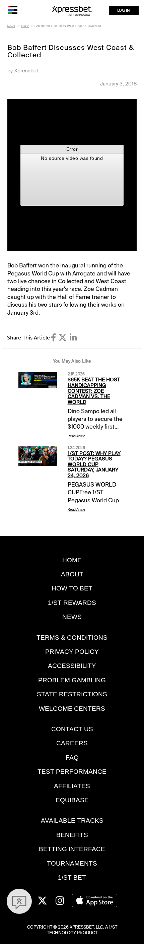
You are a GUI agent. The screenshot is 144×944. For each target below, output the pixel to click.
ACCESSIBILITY (72, 665)
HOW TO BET (72, 588)
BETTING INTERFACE (72, 849)
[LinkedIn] (73, 337)
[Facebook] (53, 337)
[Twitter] (63, 337)
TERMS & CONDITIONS (72, 637)
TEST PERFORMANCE (72, 771)
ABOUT (72, 574)
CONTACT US (72, 729)
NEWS (72, 616)
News (11, 26)
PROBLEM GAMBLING (72, 680)
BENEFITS (72, 834)
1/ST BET (72, 877)
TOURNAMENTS (72, 863)
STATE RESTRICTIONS (72, 694)
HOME (72, 560)
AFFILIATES (72, 786)
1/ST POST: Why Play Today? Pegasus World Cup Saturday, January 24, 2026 (94, 464)
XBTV (25, 26)
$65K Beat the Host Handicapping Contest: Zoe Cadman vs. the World (94, 390)
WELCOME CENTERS (72, 708)
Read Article (76, 436)
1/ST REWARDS (72, 602)
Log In (123, 10)
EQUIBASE (72, 800)
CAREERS (72, 743)
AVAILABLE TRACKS (72, 820)
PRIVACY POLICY (72, 651)
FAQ (72, 757)
